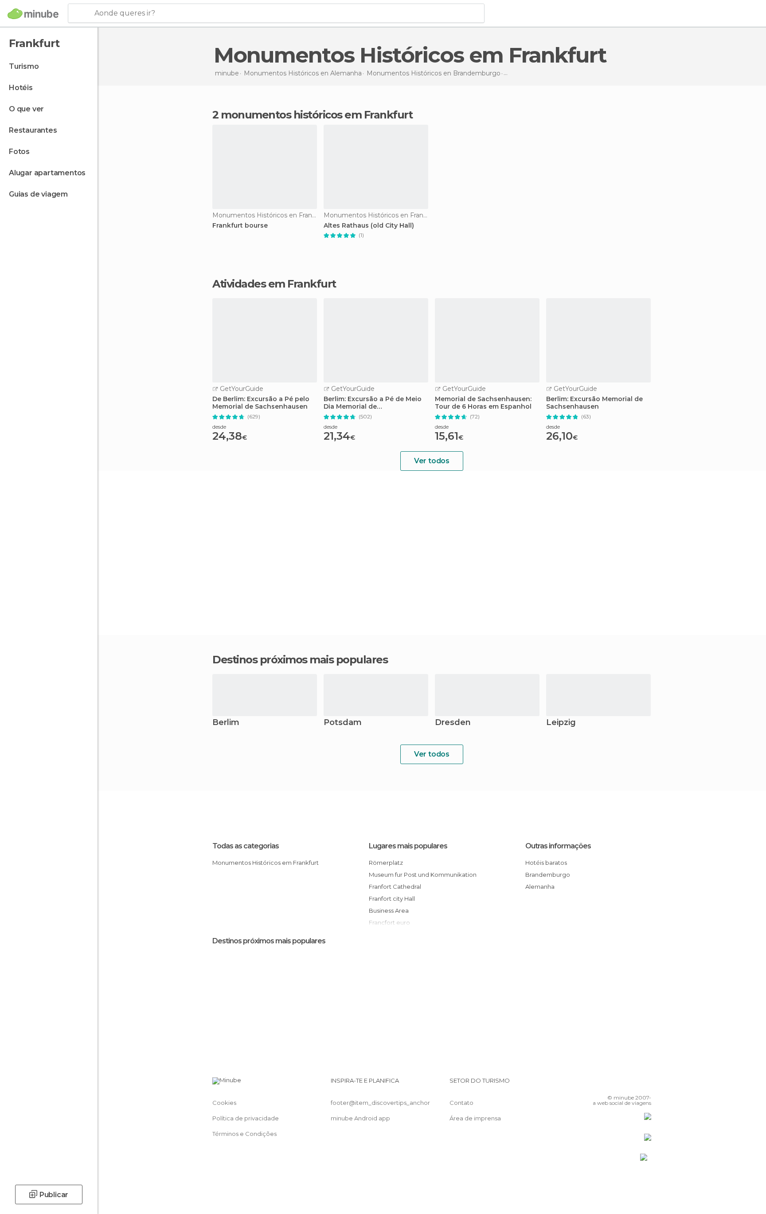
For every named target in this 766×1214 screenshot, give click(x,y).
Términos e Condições (244, 1133)
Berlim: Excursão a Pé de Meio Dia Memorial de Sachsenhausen (373, 402)
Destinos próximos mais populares (299, 659)
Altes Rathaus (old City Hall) (369, 225)
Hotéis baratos (546, 862)
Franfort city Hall (392, 898)
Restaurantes (33, 130)
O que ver (26, 109)
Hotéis (21, 87)
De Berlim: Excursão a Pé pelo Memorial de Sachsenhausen (260, 402)
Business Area (389, 910)
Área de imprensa (475, 1118)
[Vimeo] (630, 1084)
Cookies (224, 1102)
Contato (461, 1102)
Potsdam (343, 723)
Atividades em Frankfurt (274, 284)
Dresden (453, 723)
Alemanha (540, 886)
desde (219, 426)
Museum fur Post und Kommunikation (423, 874)
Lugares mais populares (408, 846)
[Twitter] (615, 1084)
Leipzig (561, 723)
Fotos (19, 151)
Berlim (225, 723)
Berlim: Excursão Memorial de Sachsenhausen (594, 402)
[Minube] (33, 14)
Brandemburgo (547, 874)
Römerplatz (386, 862)
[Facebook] (600, 1084)
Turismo (24, 66)
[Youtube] (644, 1084)
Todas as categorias (245, 846)
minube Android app (360, 1118)
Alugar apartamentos (47, 173)
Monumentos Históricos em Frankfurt (265, 862)
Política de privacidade (245, 1118)
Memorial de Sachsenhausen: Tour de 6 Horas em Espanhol (483, 402)
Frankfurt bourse (240, 225)
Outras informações (558, 846)
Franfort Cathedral (395, 886)
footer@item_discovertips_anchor (380, 1102)
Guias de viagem (38, 194)
